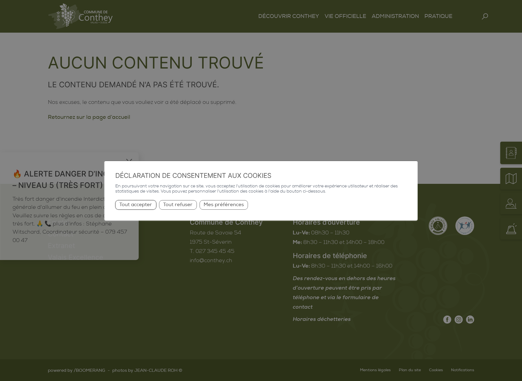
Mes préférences (224, 205)
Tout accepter (135, 205)
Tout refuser (177, 205)
